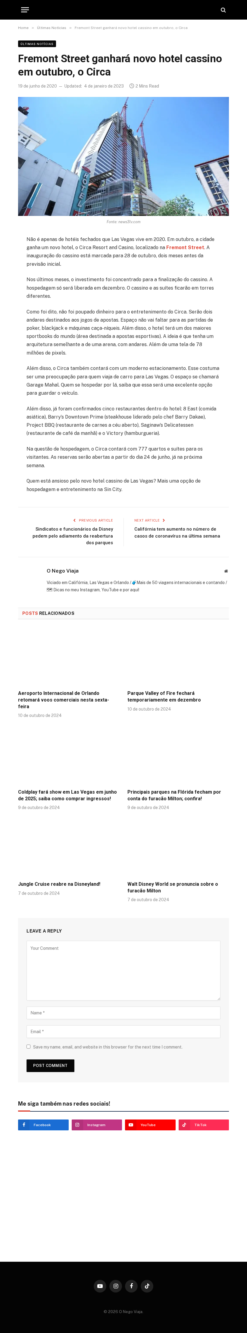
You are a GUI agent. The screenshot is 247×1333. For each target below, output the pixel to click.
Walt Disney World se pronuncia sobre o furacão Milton (172, 887)
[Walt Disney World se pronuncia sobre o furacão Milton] (178, 847)
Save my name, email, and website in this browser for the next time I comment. (108, 1047)
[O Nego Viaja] (123, 10)
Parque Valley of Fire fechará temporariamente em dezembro (164, 696)
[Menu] (25, 10)
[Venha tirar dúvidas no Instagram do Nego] (69, 1226)
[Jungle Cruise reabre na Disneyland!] (69, 847)
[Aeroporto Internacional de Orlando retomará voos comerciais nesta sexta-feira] (69, 656)
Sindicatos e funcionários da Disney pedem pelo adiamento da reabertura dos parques (73, 535)
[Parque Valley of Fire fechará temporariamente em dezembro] (178, 656)
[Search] (223, 10)
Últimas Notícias (37, 44)
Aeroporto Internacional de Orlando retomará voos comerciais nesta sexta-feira (63, 699)
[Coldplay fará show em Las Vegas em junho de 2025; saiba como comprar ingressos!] (69, 755)
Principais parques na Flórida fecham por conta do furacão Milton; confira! (174, 795)
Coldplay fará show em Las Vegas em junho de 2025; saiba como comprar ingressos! (67, 795)
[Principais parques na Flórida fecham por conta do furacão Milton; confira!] (178, 755)
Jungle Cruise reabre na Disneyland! (59, 884)
